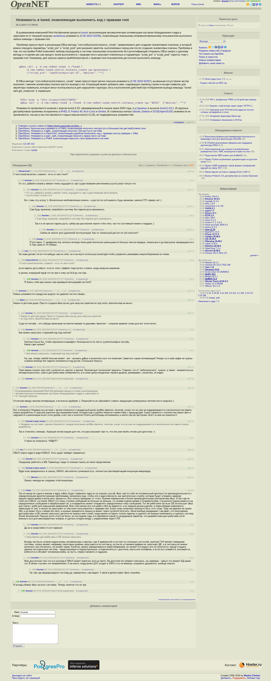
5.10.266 (202, 295)
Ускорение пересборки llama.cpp (225, 116)
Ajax (141, 165)
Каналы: (203, 47)
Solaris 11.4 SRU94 (214, 283)
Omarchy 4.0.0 (212, 269)
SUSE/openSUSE (163, 111)
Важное (228, 73)
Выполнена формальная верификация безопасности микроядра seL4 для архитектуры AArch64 (228, 137)
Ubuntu (136, 111)
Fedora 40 (76, 111)
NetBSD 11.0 (211, 279)
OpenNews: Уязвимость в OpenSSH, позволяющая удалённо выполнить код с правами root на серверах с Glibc (78, 133)
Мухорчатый (24, 171)
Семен (28, 490)
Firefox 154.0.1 (212, 196)
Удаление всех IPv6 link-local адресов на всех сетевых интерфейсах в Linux (227, 111)
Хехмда (40, 239)
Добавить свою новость (212, 63)
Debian (146, 111)
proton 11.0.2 (211, 227)
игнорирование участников (168, 599)
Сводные (226, 50)
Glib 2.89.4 (210, 218)
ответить (51, 171)
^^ (52, 180)
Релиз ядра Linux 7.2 (215, 79)
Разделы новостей (209, 50)
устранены (141, 108)
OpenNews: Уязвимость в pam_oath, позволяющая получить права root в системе (62, 136)
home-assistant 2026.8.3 (216, 225)
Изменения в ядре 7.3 (208, 301)
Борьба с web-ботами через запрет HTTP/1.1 (231, 106)
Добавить (226, 678)
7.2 (206, 298)
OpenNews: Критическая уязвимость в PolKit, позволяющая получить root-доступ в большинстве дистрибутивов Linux (82, 128)
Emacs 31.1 (210, 213)
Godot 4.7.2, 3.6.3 (213, 222)
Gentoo (102, 111)
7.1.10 (208, 293)
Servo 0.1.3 (210, 220)
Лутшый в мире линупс (36, 421)
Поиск (194, 4)
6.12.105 (224, 293)
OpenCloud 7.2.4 (212, 248)
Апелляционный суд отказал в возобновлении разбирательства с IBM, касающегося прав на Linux (225, 150)
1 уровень (150, 165)
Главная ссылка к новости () (50, 126)
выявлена (59, 36)
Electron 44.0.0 (212, 199)
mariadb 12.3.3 (212, 201)
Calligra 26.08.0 (212, 236)
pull (217, 298)
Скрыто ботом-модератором (62, 379)
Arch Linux (89, 111)
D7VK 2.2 (209, 215)
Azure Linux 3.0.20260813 (217, 272)
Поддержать (239, 678)
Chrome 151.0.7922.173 (216, 253)
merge (212, 298)
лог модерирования (187, 599)
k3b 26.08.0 (210, 239)
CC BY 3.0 (28, 144)
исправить (179, 122)
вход (231, 1)
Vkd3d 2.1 (210, 208)
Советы (228, 93)
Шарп (22, 300)
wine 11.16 (210, 229)
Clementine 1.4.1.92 (214, 206)
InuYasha (35, 558)
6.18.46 (215, 293)
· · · (64, 171)
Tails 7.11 (209, 267)
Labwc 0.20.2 (211, 243)
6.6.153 (232, 293)
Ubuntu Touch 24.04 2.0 (216, 281)
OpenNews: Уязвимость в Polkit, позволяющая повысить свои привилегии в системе (63, 138)
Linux (211, 25)
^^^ (56, 180)
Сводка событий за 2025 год (213, 83)
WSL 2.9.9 (210, 203)
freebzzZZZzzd (32, 260)
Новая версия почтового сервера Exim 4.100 (226, 172)
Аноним (28, 180)
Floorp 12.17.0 (212, 234)
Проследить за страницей (26, 678)
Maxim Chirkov (252, 675)
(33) (30, 165)
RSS (191, 165)
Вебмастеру (253, 678)
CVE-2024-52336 (90, 36)
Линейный (162, 165)
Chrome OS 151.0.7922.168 (217, 265)
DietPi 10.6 (210, 274)
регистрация (240, 1)
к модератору (78, 171)
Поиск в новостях (208, 57)
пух (21, 449)
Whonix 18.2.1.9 (212, 286)
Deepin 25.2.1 (211, 276)
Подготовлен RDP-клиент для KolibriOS (224, 155)
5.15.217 (249, 293)
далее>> (254, 255)
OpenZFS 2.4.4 (212, 232)
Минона (34, 477)
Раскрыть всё (180, 165)
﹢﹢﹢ (58, 171)
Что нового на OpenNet (211, 54)
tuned (84, 32)
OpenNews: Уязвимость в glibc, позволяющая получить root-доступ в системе (60, 131)
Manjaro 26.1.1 (212, 262)
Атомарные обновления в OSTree (226, 120)
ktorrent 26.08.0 (212, 250)
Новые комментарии (210, 60)
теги (201, 4)
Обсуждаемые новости (228, 130)
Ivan (26, 251)
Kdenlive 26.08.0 (213, 246)
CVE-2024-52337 (141, 81)
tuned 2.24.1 (167, 108)
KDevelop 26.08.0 (213, 241)
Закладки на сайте (22, 675)
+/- (170, 165)
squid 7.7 (209, 210)
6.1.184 (240, 293)
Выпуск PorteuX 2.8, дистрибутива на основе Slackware (231, 176)
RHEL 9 (65, 111)
